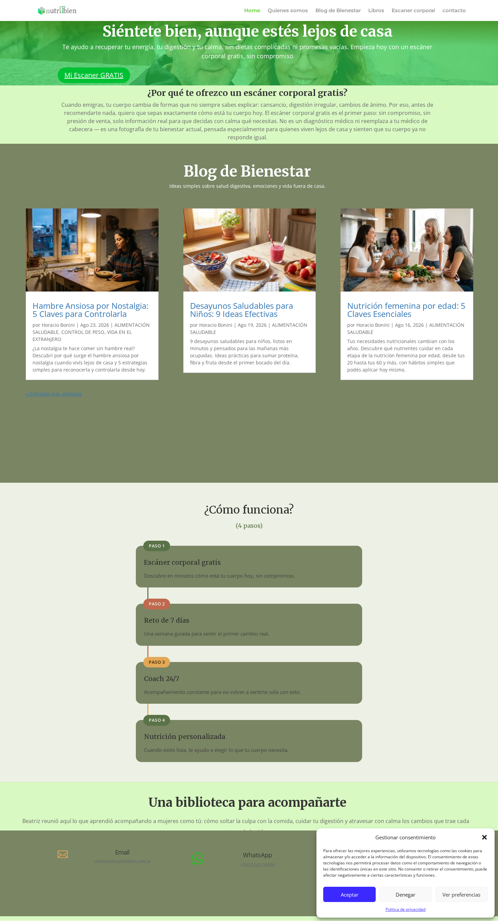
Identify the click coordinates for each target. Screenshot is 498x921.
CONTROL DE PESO (82, 332)
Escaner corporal (413, 11)
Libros (376, 11)
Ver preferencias (461, 894)
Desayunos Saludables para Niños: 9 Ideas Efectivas (241, 309)
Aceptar (349, 894)
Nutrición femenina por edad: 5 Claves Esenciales (406, 309)
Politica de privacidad (406, 909)
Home (252, 11)
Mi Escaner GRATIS (93, 75)
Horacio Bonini (58, 325)
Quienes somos (288, 11)
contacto (454, 11)
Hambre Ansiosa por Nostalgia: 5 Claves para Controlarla (90, 309)
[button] (484, 837)
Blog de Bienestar (338, 11)
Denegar (405, 894)
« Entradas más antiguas (54, 394)
